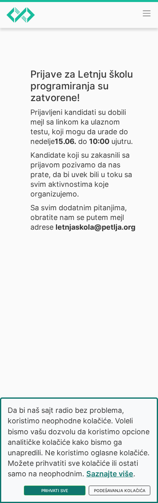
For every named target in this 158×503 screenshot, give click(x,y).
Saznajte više (109, 473)
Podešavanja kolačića (119, 490)
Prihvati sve (54, 490)
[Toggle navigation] (147, 13)
